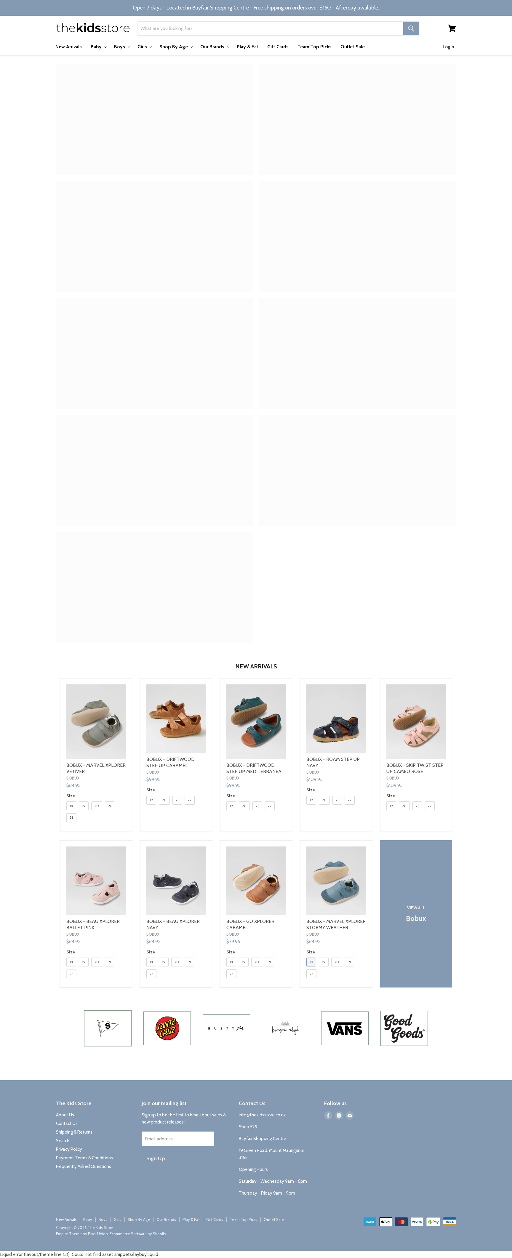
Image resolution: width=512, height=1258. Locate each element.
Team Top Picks (314, 46)
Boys (120, 46)
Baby (97, 46)
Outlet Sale (352, 46)
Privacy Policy (69, 1149)
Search (62, 1140)
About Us (65, 1115)
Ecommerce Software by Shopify (138, 1233)
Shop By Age (174, 46)
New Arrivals (68, 46)
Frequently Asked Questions (83, 1166)
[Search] (411, 28)
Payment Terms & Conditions (84, 1158)
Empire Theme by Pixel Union (82, 1233)
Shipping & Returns (74, 1132)
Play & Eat (247, 46)
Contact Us (67, 1123)
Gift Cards (278, 46)
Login (448, 46)
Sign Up (155, 1158)
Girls (142, 46)
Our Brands (212, 46)
